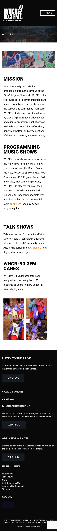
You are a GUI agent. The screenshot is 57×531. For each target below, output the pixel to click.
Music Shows (8, 474)
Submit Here (14, 425)
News (4, 480)
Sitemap (6, 489)
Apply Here (13, 457)
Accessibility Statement (13, 486)
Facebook (5, 505)
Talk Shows (7, 477)
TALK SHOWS (18, 227)
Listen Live (13, 378)
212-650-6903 (8, 399)
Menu (48, 13)
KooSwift (36, 526)
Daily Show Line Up (11, 483)
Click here (15, 203)
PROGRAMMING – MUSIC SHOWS (23, 149)
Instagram (11, 505)
